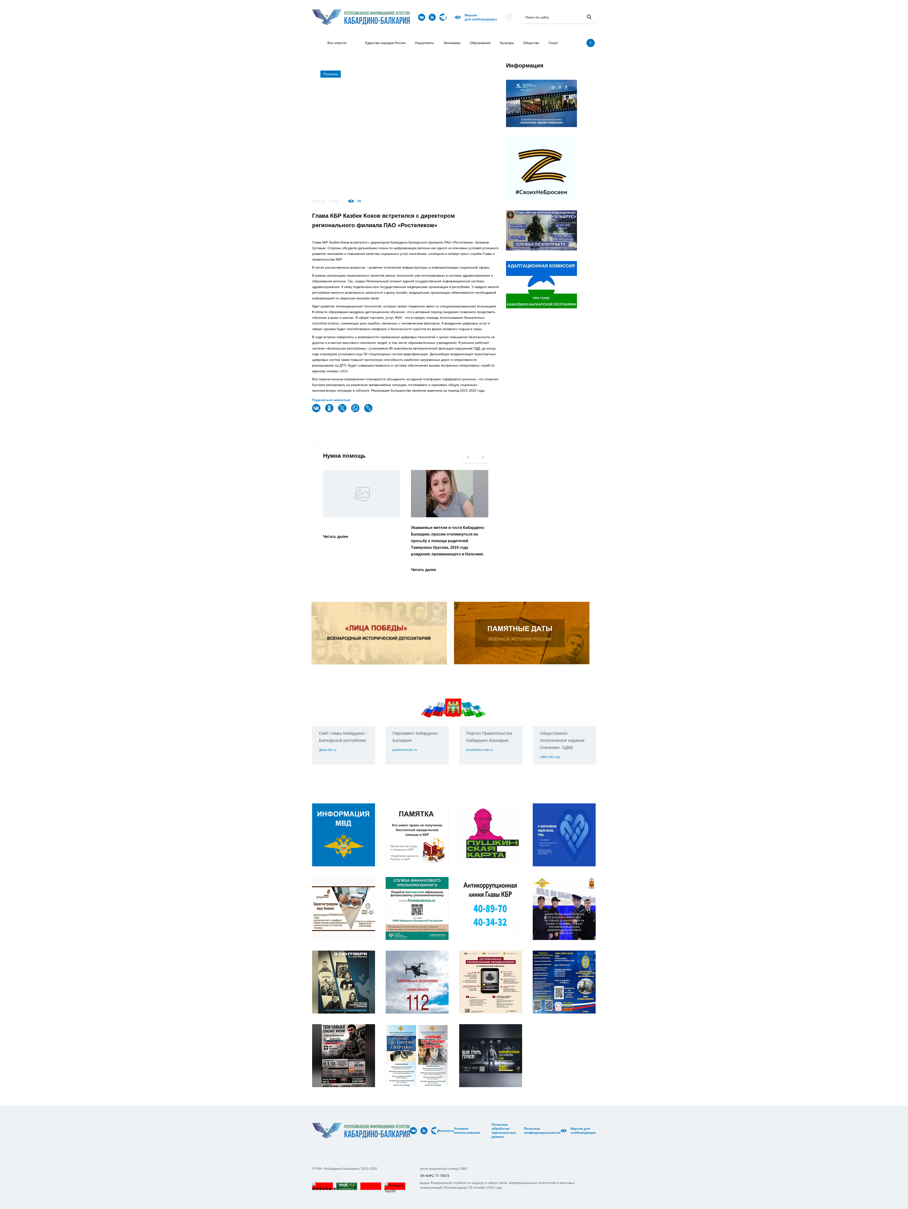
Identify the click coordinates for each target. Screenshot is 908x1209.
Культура (507, 43)
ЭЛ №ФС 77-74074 (434, 1176)
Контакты (446, 1131)
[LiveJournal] (369, 411)
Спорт (553, 43)
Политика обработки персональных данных (504, 1130)
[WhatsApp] (356, 411)
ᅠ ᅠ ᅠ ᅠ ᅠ (481, 1131)
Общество (531, 43)
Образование (480, 43)
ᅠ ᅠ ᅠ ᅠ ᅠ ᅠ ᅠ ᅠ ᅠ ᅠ (487, 1131)
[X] (343, 411)
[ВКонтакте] (317, 411)
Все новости (336, 43)
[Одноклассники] (330, 411)
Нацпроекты (424, 43)
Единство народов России (385, 43)
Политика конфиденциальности (542, 1130)
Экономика (451, 43)
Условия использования (467, 1130)
